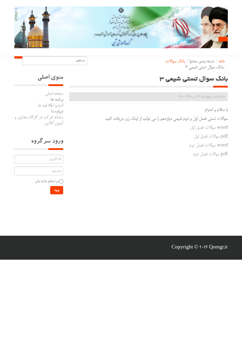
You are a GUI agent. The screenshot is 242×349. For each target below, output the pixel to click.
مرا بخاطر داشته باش (46, 182)
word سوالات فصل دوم (208, 145)
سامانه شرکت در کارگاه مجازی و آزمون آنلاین (38, 120)
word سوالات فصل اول (209, 127)
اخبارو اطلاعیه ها (50, 105)
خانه (222, 61)
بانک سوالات (175, 61)
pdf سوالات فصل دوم (210, 154)
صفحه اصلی (54, 93)
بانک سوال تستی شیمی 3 (194, 79)
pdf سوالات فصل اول (211, 136)
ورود (56, 190)
